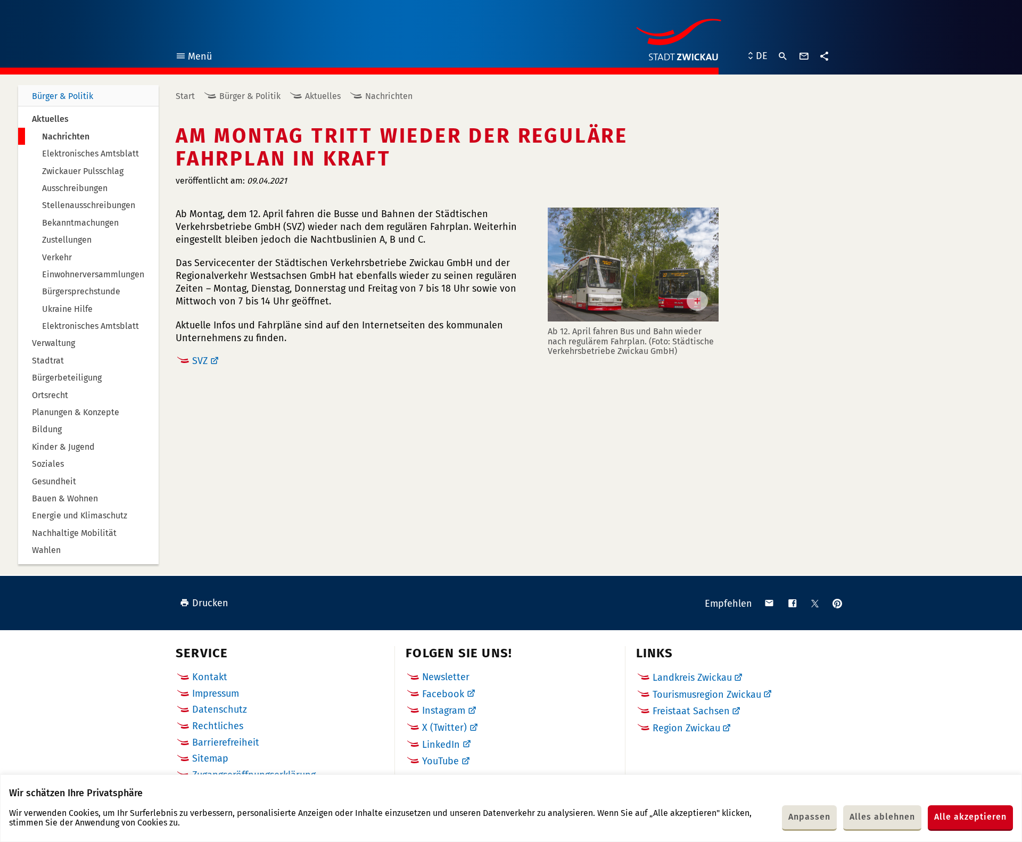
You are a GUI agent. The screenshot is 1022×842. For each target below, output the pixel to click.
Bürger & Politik (62, 96)
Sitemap (210, 758)
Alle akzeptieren (970, 817)
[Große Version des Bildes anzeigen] (633, 264)
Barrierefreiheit (225, 742)
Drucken (210, 603)
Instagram (443, 710)
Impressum (215, 693)
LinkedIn (441, 744)
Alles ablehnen (882, 817)
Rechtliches (217, 726)
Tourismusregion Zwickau (707, 694)
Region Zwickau (686, 728)
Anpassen (809, 817)
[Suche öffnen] (783, 56)
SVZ (200, 361)
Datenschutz (219, 709)
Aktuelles (323, 96)
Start (185, 96)
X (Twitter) (444, 727)
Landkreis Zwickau (692, 677)
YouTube (440, 761)
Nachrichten (389, 96)
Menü (193, 58)
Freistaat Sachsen (691, 711)
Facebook (443, 694)
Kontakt (209, 677)
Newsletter (445, 677)
